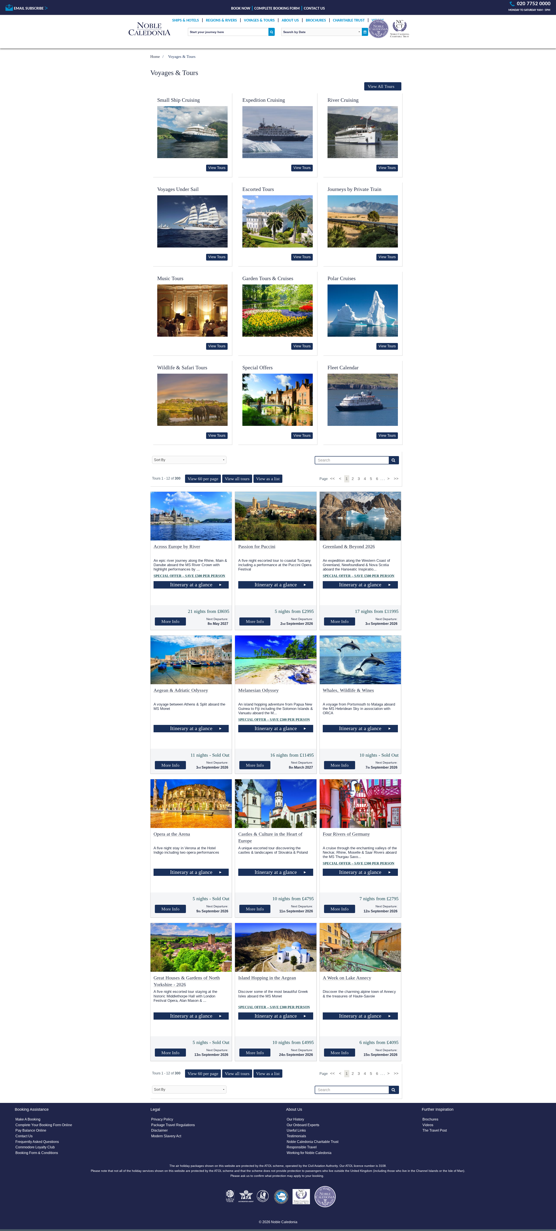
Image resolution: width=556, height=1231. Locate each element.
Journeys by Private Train (354, 189)
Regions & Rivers (221, 20)
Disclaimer (159, 1130)
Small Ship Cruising (178, 100)
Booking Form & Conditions (36, 1153)
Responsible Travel (302, 1147)
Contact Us (314, 9)
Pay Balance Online (30, 1130)
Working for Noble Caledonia (309, 1153)
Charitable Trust (349, 20)
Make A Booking (27, 1119)
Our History (295, 1119)
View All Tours (381, 86)
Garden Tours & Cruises (267, 278)
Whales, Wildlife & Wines (348, 690)
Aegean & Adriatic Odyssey (181, 690)
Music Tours (170, 278)
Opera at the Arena (172, 834)
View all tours (237, 478)
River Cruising (343, 100)
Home (155, 56)
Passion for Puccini (256, 546)
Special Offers (257, 367)
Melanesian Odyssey (258, 690)
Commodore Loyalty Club (35, 1147)
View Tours (216, 168)
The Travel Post (434, 1130)
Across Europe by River (177, 546)
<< (333, 479)
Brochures (316, 20)
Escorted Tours (258, 189)
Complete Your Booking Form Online (43, 1125)
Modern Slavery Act (166, 1136)
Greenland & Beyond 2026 (349, 546)
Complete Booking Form (277, 9)
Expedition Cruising (263, 100)
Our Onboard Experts (303, 1125)
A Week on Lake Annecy (347, 977)
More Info (170, 621)
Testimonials (296, 1136)
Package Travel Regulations (173, 1125)
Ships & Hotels (185, 20)
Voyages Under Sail (178, 189)
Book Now (240, 9)
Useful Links (296, 1130)
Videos (427, 1125)
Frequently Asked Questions (37, 1142)
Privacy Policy (162, 1119)
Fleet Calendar (343, 367)
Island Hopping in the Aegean (267, 977)
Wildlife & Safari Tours (182, 367)
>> (396, 479)
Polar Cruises (342, 278)
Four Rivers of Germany (346, 834)
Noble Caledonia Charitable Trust (312, 1142)
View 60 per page (203, 478)
